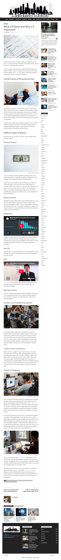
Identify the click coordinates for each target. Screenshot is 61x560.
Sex (42, 245)
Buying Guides (44, 136)
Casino (42, 140)
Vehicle (42, 260)
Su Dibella (7, 32)
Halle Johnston (44, 38)
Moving (42, 222)
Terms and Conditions (27, 557)
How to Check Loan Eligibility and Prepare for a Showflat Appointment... (52, 100)
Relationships (44, 240)
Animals (43, 118)
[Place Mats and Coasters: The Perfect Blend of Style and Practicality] (44, 87)
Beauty (42, 124)
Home (6, 19)
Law (42, 207)
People (42, 234)
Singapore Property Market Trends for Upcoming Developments (8, 519)
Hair (42, 191)
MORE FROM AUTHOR (19, 506)
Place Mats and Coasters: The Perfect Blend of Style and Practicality (52, 87)
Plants (42, 238)
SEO (42, 242)
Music (42, 225)
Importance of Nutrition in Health (52, 92)
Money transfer (7, 481)
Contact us (52, 555)
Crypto (42, 156)
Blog (42, 131)
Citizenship (43, 151)
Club (42, 153)
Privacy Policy (36, 557)
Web (42, 262)
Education (38, 19)
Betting (29, 19)
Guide (42, 189)
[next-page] (38, 506)
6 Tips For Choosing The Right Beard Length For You (31, 490)
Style (42, 249)
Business (24, 19)
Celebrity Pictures (45, 144)
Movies (42, 220)
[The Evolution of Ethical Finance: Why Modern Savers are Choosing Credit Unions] (44, 58)
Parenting (43, 231)
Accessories (44, 116)
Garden (42, 185)
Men (42, 213)
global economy (21, 457)
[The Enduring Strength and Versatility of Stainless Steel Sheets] (44, 73)
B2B (10, 480)
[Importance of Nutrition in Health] (44, 93)
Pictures (43, 236)
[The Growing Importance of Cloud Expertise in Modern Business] (21, 512)
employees (32, 403)
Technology (18, 19)
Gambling (43, 178)
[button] (56, 19)
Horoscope (43, 200)
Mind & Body (44, 216)
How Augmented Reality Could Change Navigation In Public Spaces (48, 35)
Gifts (42, 187)
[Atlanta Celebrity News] (30, 9)
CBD (42, 142)
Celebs (42, 147)
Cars (34, 19)
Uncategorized (44, 258)
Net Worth (11, 19)
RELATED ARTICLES (8, 506)
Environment (44, 162)
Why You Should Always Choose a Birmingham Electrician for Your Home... (52, 66)
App (42, 120)
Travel (52, 19)
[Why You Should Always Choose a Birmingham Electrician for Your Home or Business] (44, 65)
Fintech (23, 480)
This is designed (7, 282)
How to (42, 202)
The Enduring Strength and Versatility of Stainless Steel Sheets (52, 73)
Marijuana (43, 209)
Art (41, 122)
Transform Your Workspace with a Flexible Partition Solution (32, 519)
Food (44, 19)
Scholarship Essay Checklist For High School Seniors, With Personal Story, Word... (52, 51)
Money (42, 218)
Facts (42, 164)
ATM (8, 480)
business (14, 480)
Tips (42, 254)
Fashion (43, 167)
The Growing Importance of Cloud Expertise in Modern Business (20, 519)
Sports (42, 247)
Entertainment (44, 160)
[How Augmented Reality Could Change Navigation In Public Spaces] (49, 27)
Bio (42, 129)
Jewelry (42, 205)
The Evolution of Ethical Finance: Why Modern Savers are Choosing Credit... (52, 58)
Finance (43, 171)
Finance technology (29, 470)
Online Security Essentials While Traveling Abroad (11, 490)
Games (42, 180)
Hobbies (43, 196)
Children (43, 149)
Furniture (43, 176)
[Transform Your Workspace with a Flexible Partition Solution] (33, 512)
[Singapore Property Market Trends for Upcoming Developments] (9, 512)
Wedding (43, 265)
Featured (43, 169)
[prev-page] (36, 506)
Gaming (43, 182)
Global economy (29, 480)
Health (48, 19)
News (42, 229)
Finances (18, 480)
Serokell (17, 72)
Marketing (43, 211)
